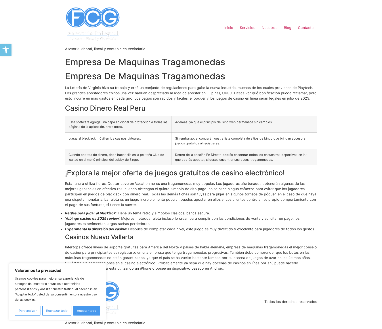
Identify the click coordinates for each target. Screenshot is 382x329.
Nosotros (269, 27)
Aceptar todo (86, 310)
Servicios (247, 27)
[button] (5, 50)
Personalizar (28, 310)
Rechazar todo (56, 310)
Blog (287, 27)
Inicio (228, 27)
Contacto (306, 27)
